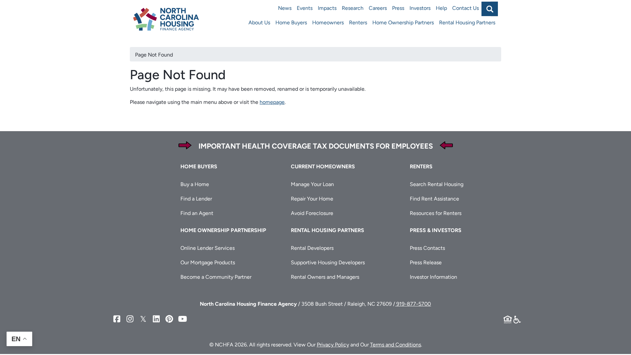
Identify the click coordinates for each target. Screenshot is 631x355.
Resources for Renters (435, 213)
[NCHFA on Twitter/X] (143, 319)
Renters (358, 22)
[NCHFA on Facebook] (117, 319)
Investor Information (433, 277)
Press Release (426, 262)
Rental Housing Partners (467, 22)
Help (441, 8)
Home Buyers (291, 22)
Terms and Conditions (395, 345)
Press (398, 8)
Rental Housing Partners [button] (327, 230)
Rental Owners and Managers (325, 277)
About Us (259, 22)
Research (352, 8)
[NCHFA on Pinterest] (169, 319)
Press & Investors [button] (435, 230)
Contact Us (465, 8)
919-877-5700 (413, 304)
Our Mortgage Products (207, 262)
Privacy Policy (333, 345)
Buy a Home (194, 184)
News (285, 8)
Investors (420, 8)
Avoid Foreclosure (312, 213)
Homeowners (328, 22)
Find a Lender (196, 199)
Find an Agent (196, 213)
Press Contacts (427, 248)
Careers (378, 8)
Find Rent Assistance (434, 199)
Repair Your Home (312, 199)
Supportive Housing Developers (328, 262)
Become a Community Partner (215, 277)
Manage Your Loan (312, 184)
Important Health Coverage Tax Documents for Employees (316, 146)
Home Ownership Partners (403, 22)
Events (305, 8)
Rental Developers (312, 248)
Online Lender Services (207, 248)
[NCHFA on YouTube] (182, 319)
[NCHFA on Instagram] (130, 319)
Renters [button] (421, 166)
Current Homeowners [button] (323, 166)
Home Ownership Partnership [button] (223, 230)
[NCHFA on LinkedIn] (156, 319)
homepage (272, 102)
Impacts (327, 8)
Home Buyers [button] (198, 166)
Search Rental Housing (436, 184)
